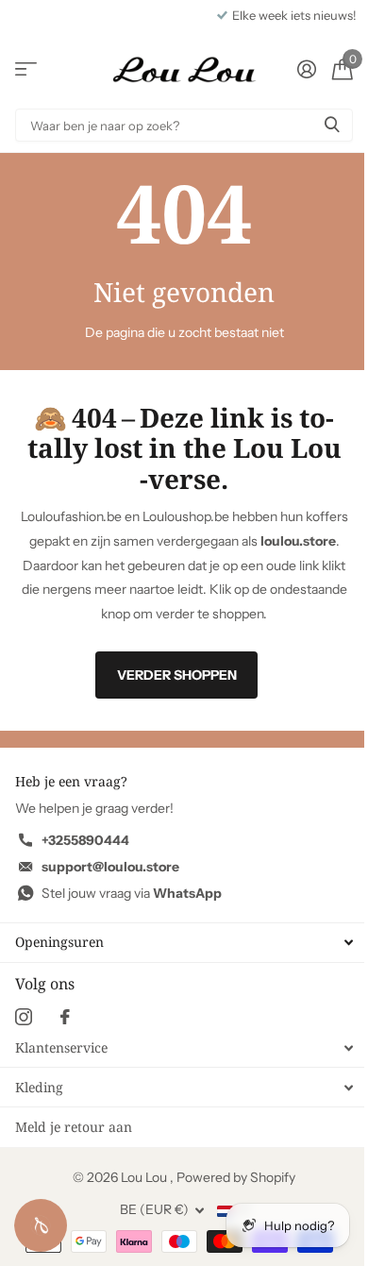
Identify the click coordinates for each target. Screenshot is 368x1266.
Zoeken (332, 125)
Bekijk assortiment (26, 69)
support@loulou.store (110, 866)
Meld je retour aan (73, 1127)
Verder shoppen (177, 675)
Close (184, 942)
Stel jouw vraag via (132, 893)
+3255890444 (85, 840)
